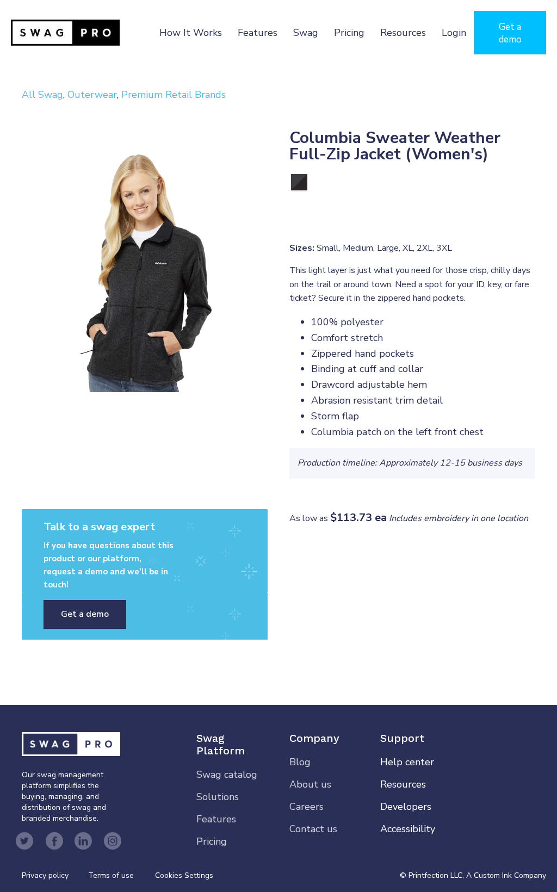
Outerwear (92, 94)
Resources (403, 32)
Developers (405, 806)
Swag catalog (226, 774)
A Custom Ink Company (506, 875)
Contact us (313, 828)
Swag (305, 32)
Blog (300, 762)
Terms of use (111, 875)
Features (257, 32)
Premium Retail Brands (173, 94)
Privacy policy (55, 875)
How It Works (190, 32)
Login (454, 32)
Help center (407, 762)
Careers (306, 806)
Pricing (349, 32)
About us (310, 784)
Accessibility (407, 828)
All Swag (42, 94)
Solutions (217, 796)
